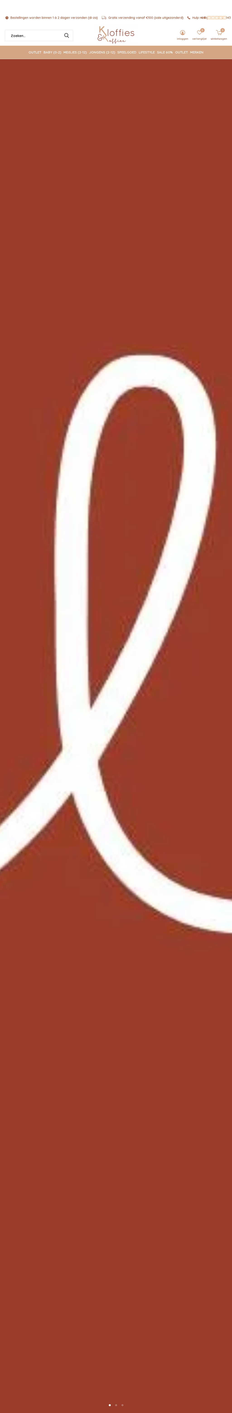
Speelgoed (126, 52)
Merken (196, 52)
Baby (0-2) (52, 52)
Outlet (35, 52)
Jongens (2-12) (102, 52)
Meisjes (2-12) (75, 52)
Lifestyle (147, 52)
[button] (109, 1405)
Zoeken (66, 35)
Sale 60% (165, 52)
